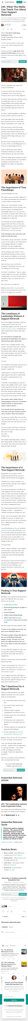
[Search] (25, 945)
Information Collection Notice (16, 899)
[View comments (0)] (7, 29)
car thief (12, 870)
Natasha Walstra (6, 530)
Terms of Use (21, 897)
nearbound (15, 528)
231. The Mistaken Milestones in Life (7, 950)
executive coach (10, 329)
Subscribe (19, 2)
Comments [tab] (4, 927)
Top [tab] (3, 945)
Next (23, 916)
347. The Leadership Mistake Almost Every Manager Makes (8, 964)
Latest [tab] (6, 945)
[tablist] (7, 927)
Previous (6, 916)
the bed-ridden (17, 855)
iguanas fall (22, 858)
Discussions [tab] (12, 945)
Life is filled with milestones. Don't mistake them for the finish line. (10, 954)
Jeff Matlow (8, 24)
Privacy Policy (19, 1012)
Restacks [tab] (11, 927)
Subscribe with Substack (15, 1006)
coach (21, 419)
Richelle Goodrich (7, 842)
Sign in (25, 2)
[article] (14, 954)
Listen (24, 25)
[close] (23, 976)
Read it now (10, 815)
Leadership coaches (10, 605)
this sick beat (11, 865)
